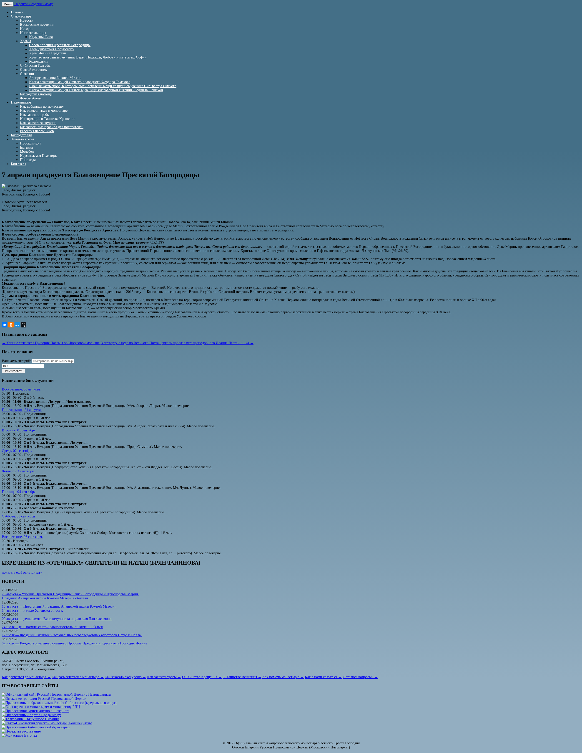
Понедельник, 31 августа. (22, 410)
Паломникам (21, 102)
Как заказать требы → (164, 677)
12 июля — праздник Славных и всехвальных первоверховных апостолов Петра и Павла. (72, 635)
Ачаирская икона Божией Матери (55, 78)
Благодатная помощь (36, 94)
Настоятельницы (33, 33)
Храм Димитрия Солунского (51, 49)
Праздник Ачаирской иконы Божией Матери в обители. (45, 598)
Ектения (26, 147)
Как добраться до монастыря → (26, 677)
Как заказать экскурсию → (125, 677)
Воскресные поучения (37, 24)
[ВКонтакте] (4, 324)
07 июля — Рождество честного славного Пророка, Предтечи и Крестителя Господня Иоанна (74, 643)
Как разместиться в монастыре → (78, 677)
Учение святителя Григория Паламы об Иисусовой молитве (51, 343)
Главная (17, 12)
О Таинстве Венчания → (242, 677)
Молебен (27, 151)
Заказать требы (22, 139)
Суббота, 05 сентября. (19, 516)
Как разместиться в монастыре (44, 110)
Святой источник (33, 69)
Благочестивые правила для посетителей (51, 127)
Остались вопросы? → (360, 677)
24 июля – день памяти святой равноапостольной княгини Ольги (52, 627)
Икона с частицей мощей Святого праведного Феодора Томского (79, 82)
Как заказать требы (35, 115)
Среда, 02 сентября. (17, 451)
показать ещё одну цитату (22, 572)
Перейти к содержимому (33, 4)
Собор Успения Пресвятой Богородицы (59, 45)
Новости (26, 20)
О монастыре (21, 16)
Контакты (18, 164)
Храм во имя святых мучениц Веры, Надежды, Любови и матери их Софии (88, 57)
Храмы (25, 41)
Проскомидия (30, 143)
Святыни (27, 74)
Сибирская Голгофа (35, 65)
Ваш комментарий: (16, 361)
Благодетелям (21, 135)
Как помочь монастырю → (283, 677)
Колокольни (38, 61)
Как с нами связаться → (323, 677)
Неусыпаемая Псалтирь (38, 155)
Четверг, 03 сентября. (18, 471)
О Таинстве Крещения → (202, 677)
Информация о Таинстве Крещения (47, 119)
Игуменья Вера (41, 37)
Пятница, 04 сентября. (19, 492)
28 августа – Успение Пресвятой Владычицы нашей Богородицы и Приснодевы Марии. (70, 594)
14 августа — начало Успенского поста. (32, 610)
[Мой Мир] (17, 324)
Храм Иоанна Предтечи (47, 53)
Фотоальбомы (31, 98)
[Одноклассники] (11, 324)
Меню (8, 4)
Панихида (28, 160)
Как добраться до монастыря (42, 106)
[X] (23, 324)
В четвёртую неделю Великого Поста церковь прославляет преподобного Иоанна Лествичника (176, 343)
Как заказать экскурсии (38, 123)
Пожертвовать (13, 371)
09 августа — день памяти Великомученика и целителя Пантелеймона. (57, 619)
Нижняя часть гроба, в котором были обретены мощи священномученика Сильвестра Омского (102, 86)
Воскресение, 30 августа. (21, 389)
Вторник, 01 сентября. (19, 430)
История (26, 28)
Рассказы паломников (37, 131)
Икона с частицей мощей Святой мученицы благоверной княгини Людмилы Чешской (96, 90)
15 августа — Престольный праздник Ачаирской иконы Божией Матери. (58, 606)
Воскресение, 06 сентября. (22, 537)
